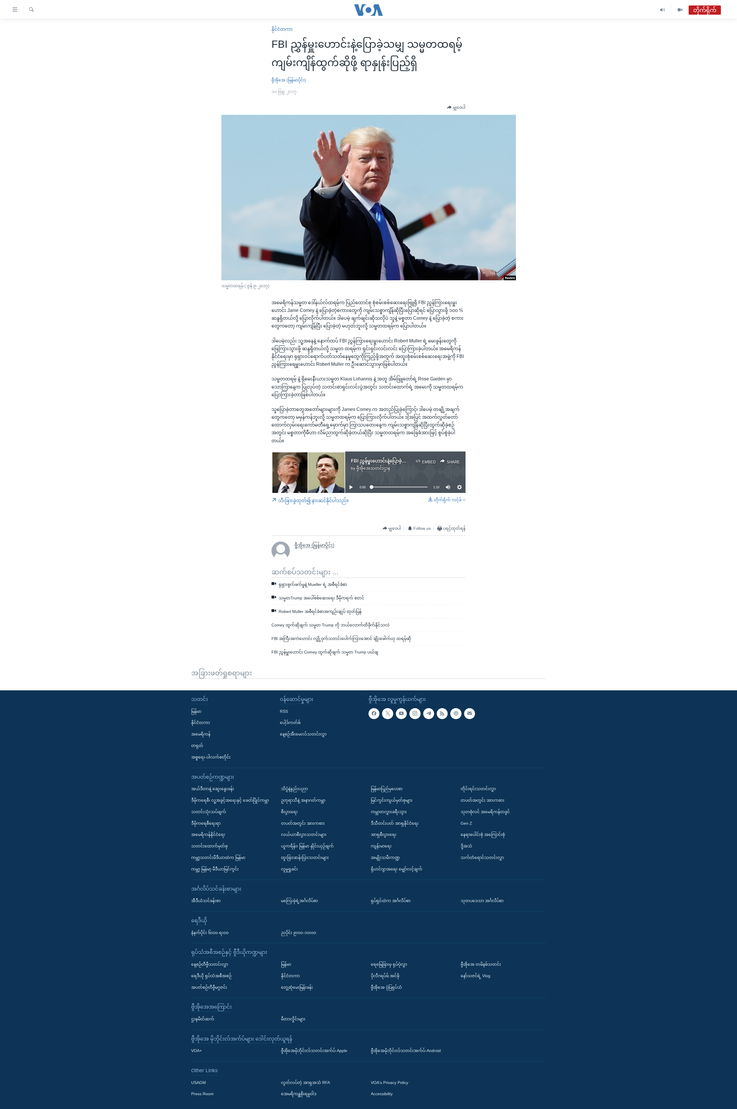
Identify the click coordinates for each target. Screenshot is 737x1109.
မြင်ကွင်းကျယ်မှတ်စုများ (392, 800)
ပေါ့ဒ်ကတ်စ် (290, 722)
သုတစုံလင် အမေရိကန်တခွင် (485, 811)
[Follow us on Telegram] (428, 713)
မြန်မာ (196, 711)
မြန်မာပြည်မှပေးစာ (386, 788)
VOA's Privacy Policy (389, 1082)
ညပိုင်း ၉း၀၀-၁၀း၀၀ (298, 932)
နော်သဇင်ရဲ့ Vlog (475, 975)
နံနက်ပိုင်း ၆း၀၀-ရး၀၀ (210, 932)
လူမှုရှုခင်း (289, 868)
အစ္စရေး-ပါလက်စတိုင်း (211, 756)
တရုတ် (197, 745)
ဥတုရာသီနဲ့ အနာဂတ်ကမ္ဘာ (303, 800)
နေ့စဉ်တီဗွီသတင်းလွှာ (209, 964)
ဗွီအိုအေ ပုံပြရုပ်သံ (386, 987)
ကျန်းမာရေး (381, 846)
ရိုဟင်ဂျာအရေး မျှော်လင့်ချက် (396, 868)
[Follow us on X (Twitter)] (387, 713)
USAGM (198, 1082)
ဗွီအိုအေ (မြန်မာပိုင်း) (288, 80)
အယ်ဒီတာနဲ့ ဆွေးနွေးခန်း (212, 788)
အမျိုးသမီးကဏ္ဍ (385, 857)
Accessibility (382, 1093)
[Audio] (662, 10)
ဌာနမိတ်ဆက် (202, 1019)
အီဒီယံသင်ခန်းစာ (206, 900)
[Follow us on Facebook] (373, 713)
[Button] (456, 108)
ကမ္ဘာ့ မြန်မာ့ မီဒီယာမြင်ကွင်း (215, 868)
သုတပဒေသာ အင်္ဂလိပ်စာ (482, 900)
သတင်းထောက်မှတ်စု (209, 846)
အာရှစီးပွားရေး (383, 834)
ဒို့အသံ (466, 846)
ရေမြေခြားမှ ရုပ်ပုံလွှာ (389, 964)
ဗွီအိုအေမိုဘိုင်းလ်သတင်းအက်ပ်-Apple (314, 1050)
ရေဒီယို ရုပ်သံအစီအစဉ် (211, 975)
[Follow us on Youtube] (401, 713)
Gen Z (466, 823)
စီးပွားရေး (289, 811)
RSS (284, 711)
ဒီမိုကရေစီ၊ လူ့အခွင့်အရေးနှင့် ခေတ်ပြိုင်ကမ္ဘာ (230, 800)
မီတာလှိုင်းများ (293, 1019)
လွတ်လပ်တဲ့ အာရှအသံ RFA (305, 1082)
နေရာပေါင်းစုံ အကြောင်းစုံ (483, 834)
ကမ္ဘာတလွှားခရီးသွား (389, 811)
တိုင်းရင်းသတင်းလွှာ (478, 788)
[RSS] (442, 713)
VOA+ (196, 1050)
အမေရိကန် (200, 734)
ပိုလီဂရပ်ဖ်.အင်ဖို (385, 975)
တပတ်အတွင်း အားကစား (303, 823)
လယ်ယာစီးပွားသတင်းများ (303, 834)
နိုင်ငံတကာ (281, 29)
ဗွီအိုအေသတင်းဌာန (373, 468)
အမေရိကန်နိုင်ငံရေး (208, 834)
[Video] (680, 10)
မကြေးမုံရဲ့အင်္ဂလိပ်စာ (299, 900)
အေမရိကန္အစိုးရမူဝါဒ (298, 1093)
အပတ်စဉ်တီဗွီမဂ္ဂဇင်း (209, 987)
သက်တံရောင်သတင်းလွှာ (482, 857)
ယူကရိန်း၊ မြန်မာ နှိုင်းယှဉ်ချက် (307, 846)
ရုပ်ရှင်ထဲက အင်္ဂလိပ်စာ (391, 900)
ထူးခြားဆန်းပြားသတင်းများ (305, 857)
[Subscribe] (469, 713)
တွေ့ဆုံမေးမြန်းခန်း (297, 987)
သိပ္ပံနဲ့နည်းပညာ (294, 788)
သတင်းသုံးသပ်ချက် (208, 811)
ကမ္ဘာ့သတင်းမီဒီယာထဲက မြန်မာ (218, 857)
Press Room (202, 1093)
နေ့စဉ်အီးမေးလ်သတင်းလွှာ (303, 734)
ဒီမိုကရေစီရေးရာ (206, 823)
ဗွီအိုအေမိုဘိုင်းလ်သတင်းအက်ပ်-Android (406, 1050)
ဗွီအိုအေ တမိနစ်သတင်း (481, 964)
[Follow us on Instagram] (414, 713)
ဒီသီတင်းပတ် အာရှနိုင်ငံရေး (395, 823)
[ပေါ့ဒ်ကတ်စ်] (455, 713)
